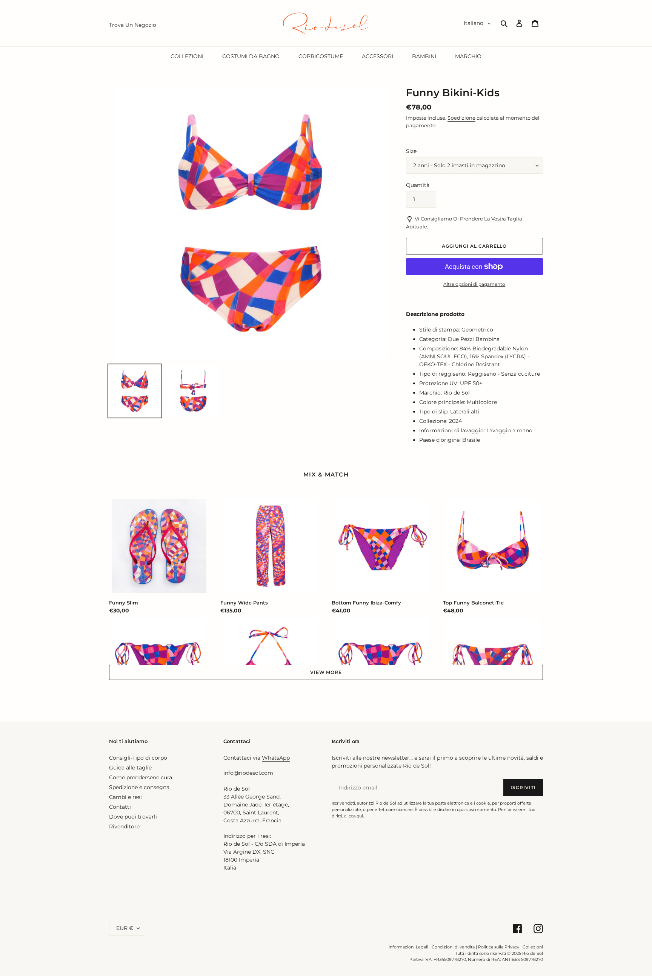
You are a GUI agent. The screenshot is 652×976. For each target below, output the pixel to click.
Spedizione (461, 118)
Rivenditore (124, 826)
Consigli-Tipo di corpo (138, 757)
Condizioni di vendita (453, 947)
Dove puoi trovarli (133, 816)
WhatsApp (276, 757)
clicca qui (353, 816)
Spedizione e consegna (139, 787)
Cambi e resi (125, 797)
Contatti (120, 806)
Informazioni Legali (408, 947)
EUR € (124, 928)
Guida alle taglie (130, 767)
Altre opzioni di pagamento (474, 284)
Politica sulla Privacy (499, 947)
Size (411, 151)
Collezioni (533, 947)
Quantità (417, 185)
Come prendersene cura (140, 777)
